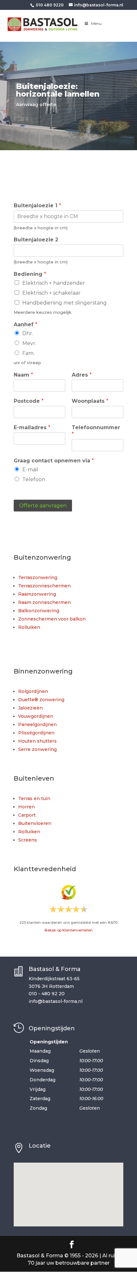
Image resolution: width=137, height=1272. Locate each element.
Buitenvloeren (34, 823)
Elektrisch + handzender (53, 283)
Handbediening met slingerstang (64, 303)
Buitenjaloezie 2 (36, 240)
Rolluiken (29, 627)
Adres (82, 375)
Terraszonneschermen (44, 586)
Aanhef (25, 324)
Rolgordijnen (33, 691)
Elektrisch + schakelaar (51, 293)
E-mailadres (32, 427)
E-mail (30, 470)
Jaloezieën (30, 708)
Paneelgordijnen (37, 724)
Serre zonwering (37, 749)
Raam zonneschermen (44, 602)
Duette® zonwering (41, 699)
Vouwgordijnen (35, 716)
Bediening (30, 274)
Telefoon (33, 479)
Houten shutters (37, 741)
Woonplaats (90, 401)
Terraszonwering (37, 577)
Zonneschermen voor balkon (52, 619)
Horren (26, 807)
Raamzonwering (37, 594)
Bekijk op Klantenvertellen (69, 930)
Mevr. (29, 343)
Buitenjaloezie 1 (37, 205)
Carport (27, 815)
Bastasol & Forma (55, 969)
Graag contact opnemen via (54, 461)
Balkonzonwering (38, 611)
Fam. (28, 353)
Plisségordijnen (36, 733)
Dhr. (27, 333)
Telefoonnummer (96, 430)
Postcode (29, 401)
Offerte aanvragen (43, 506)
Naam (23, 375)
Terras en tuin (34, 798)
